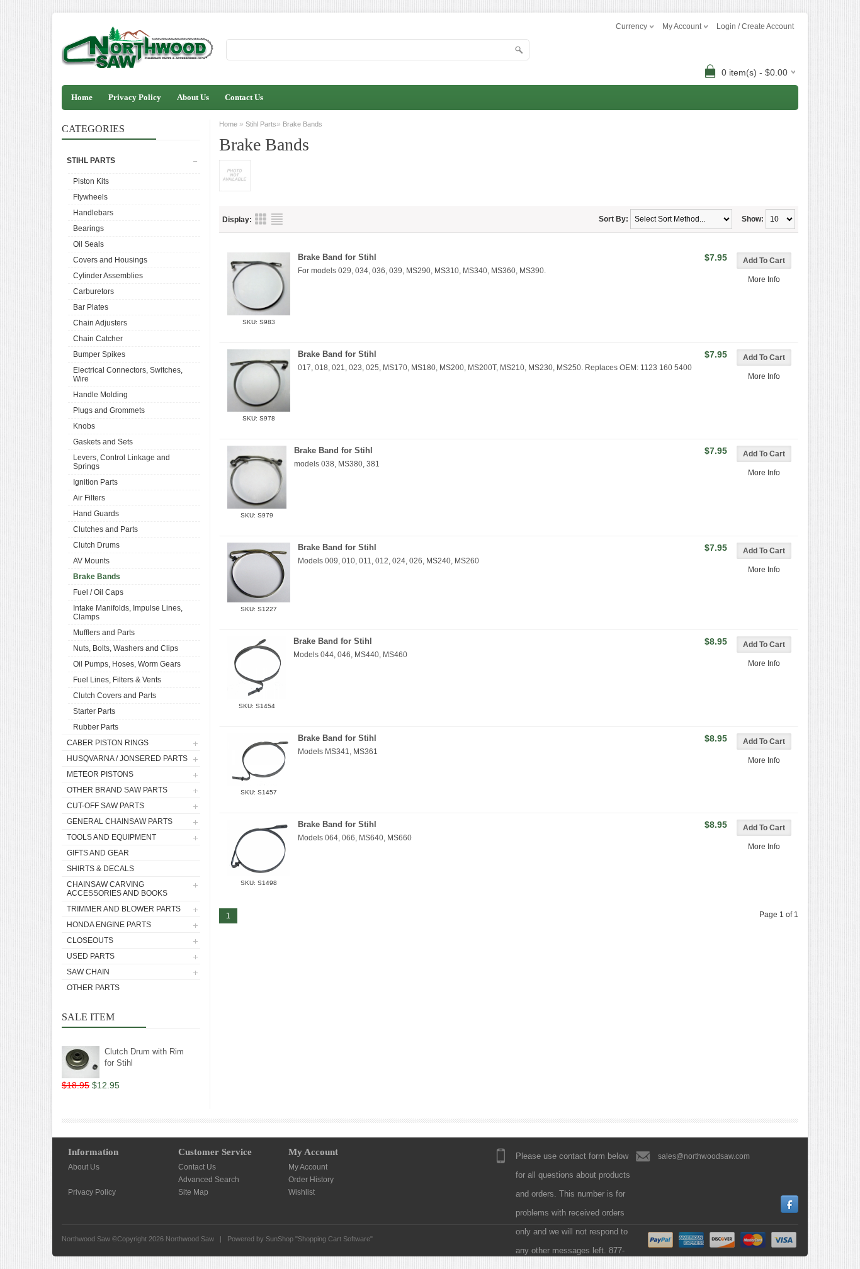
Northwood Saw (190, 1239)
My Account (307, 1167)
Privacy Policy (134, 97)
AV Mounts (91, 560)
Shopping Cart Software (334, 1239)
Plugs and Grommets (109, 410)
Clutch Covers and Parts (114, 695)
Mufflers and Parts (104, 632)
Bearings (88, 228)
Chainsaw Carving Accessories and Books (117, 889)
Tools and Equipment (111, 837)
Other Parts (93, 987)
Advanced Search (208, 1179)
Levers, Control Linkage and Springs (121, 462)
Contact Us (244, 97)
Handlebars (93, 212)
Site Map (193, 1192)
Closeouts (90, 940)
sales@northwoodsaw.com (704, 1156)
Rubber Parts (95, 727)
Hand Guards (96, 513)
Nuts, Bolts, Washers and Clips (125, 648)
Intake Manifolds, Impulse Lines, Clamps (128, 612)
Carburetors (93, 291)
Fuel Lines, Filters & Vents (117, 679)
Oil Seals (88, 244)
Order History (311, 1179)
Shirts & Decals (100, 868)
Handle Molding (100, 394)
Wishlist (301, 1192)
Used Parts (91, 956)
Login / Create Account (755, 26)
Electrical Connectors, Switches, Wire (128, 374)
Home (82, 97)
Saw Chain (88, 971)
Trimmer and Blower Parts (124, 909)
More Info (764, 279)
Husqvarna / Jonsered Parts (127, 758)
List (277, 219)
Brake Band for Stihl (337, 257)
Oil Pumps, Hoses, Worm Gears (127, 664)
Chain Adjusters (100, 323)
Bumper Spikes (99, 354)
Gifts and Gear (98, 853)
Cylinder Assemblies (108, 275)
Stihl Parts (91, 160)
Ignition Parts (95, 482)
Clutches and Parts (105, 529)
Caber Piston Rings (108, 742)
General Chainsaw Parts (120, 821)
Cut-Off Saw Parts (105, 805)
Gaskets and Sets (103, 441)
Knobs (84, 426)
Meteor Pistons (100, 774)
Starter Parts (94, 711)
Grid (260, 219)
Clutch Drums (96, 545)
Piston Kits (91, 181)
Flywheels (90, 197)
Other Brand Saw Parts (117, 790)
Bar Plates (90, 307)
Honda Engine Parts (109, 924)
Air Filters (89, 498)
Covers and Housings (110, 260)
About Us (193, 97)
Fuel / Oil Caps (98, 592)
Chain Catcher (98, 338)
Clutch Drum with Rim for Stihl (144, 1057)
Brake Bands (96, 576)
